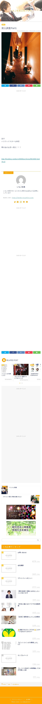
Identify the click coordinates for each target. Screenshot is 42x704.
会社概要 (28, 699)
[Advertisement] (21, 113)
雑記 (3, 24)
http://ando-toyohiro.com (23, 197)
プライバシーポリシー (17, 699)
